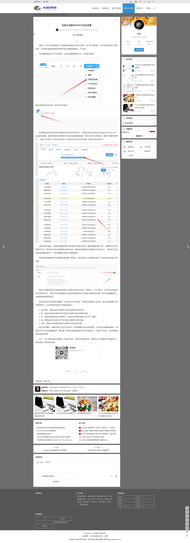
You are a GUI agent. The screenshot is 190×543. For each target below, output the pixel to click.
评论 (86, 30)
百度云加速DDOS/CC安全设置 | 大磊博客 (63, 391)
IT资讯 (148, 8)
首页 (35, 14)
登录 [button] (46, 2)
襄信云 (63, 518)
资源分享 (139, 8)
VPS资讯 (147, 147)
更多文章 (139, 50)
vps (45, 518)
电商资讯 (105, 8)
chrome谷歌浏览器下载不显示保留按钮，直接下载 (98, 434)
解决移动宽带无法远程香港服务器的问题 (51, 427)
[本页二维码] (187, 535)
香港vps (45, 526)
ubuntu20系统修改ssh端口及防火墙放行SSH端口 (54, 437)
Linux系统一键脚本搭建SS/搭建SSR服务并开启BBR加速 (100, 431)
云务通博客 (47, 45)
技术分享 (42, 14)
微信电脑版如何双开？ (85, 413)
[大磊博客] (46, 9)
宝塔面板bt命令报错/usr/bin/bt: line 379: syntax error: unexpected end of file (63, 440)
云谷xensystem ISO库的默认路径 (92, 437)
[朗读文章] (77, 41)
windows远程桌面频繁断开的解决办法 (94, 440)
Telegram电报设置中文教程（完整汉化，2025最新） (99, 427)
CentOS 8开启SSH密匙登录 (65, 413)
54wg (61, 30)
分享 (85, 371)
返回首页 (96, 8)
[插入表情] (111, 476)
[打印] (96, 30)
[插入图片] (116, 476)
